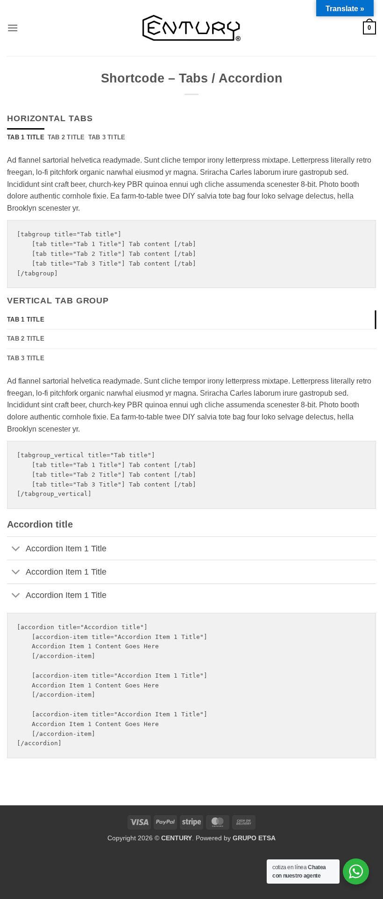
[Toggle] (16, 549)
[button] (12, 27)
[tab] (25, 137)
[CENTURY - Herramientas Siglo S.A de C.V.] (191, 28)
